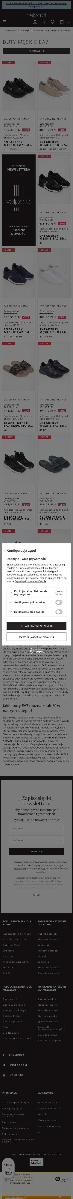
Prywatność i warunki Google (30, 581)
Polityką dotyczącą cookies (33, 568)
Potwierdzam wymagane (36, 636)
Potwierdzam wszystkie (36, 626)
